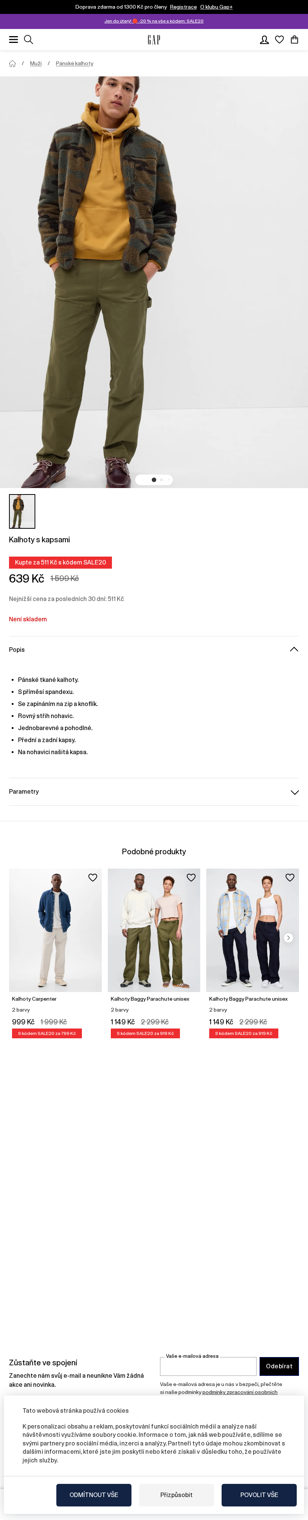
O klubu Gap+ (216, 7)
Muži (36, 63)
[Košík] (294, 39)
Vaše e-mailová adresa (192, 1356)
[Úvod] (12, 63)
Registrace (183, 7)
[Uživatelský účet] (264, 39)
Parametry (24, 791)
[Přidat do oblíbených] (93, 878)
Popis (17, 649)
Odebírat (279, 1366)
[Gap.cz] (154, 39)
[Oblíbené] (279, 39)
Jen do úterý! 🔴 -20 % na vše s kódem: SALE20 (154, 21)
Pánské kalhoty (74, 63)
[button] (154, 480)
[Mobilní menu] (13, 39)
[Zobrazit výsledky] (28, 39)
